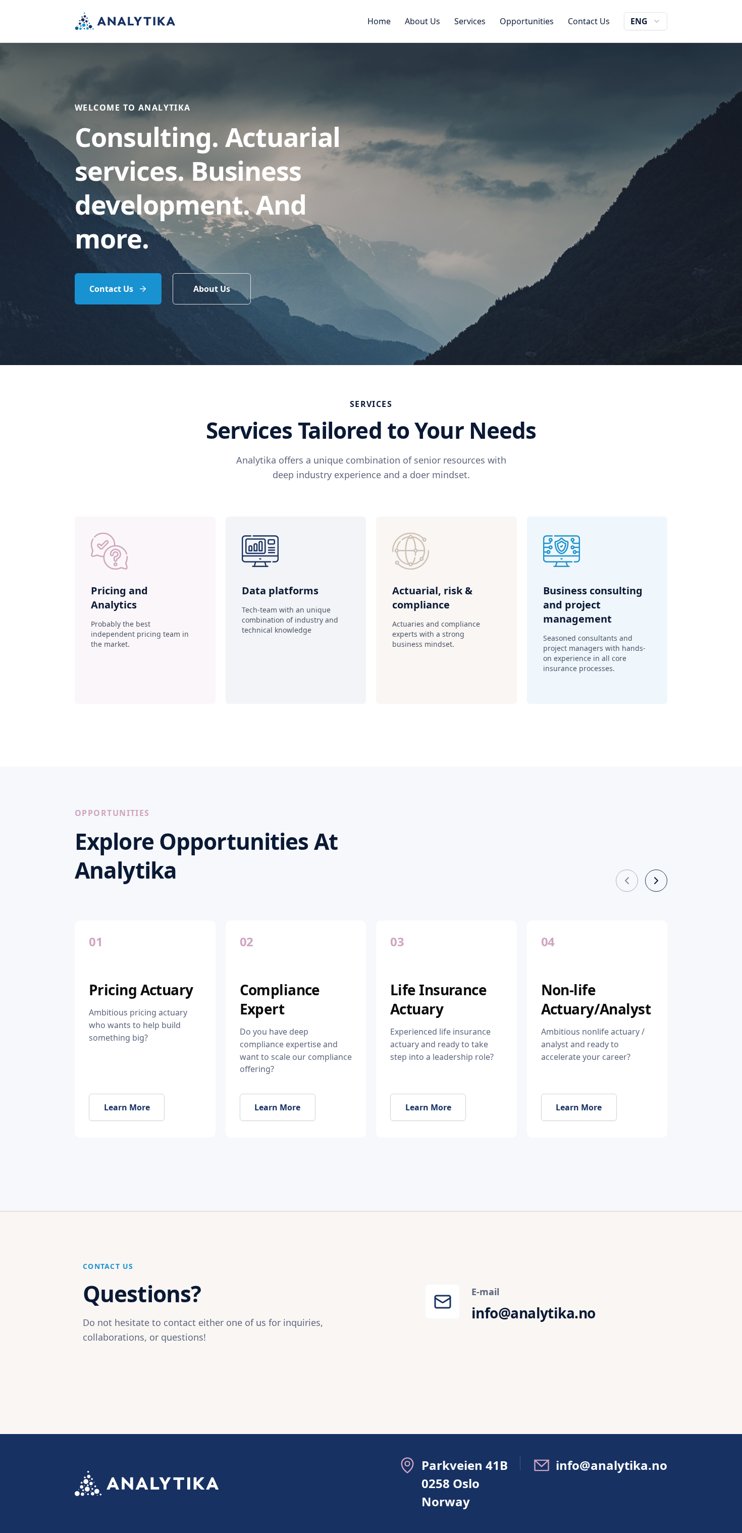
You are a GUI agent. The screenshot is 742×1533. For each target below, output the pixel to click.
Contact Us (589, 21)
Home (379, 21)
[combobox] (645, 21)
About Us (422, 21)
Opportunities (527, 21)
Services (470, 21)
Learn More (127, 1107)
